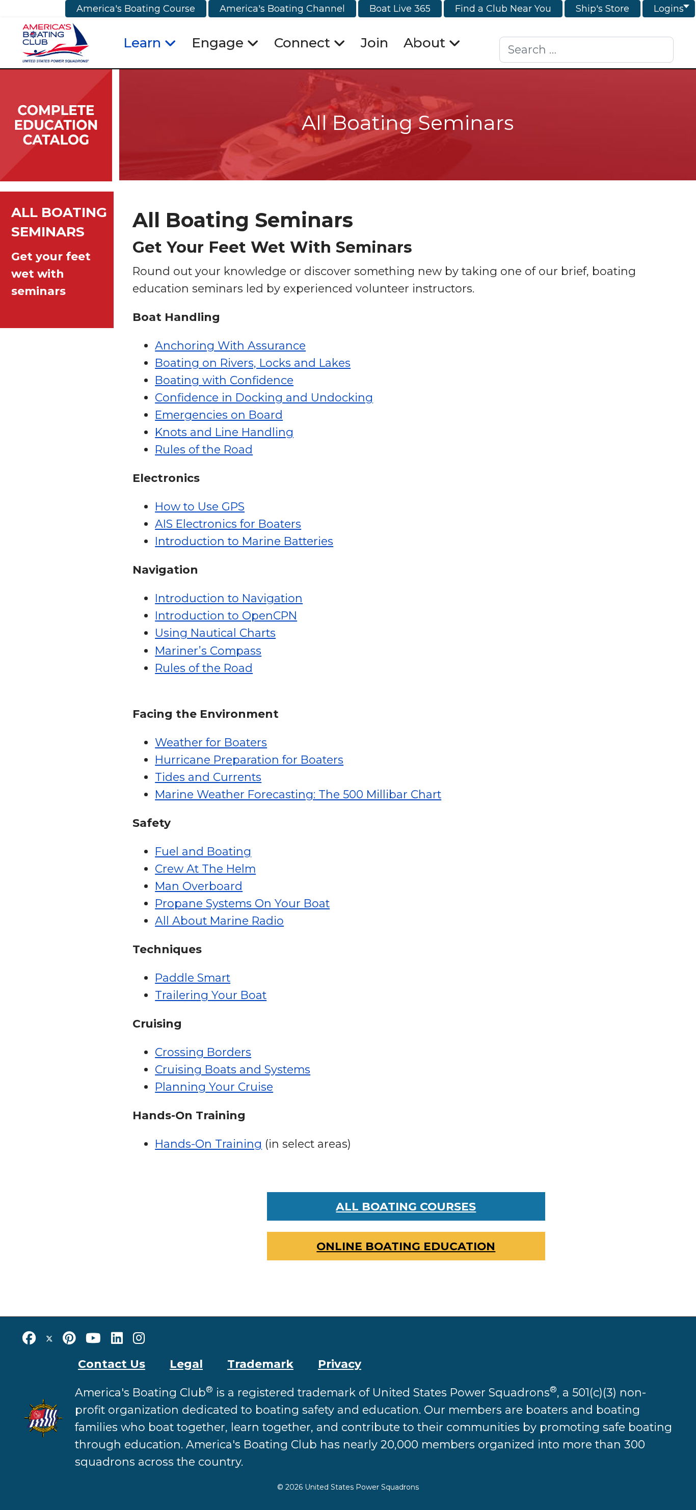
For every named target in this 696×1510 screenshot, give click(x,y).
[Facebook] (29, 1338)
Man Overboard (199, 886)
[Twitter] (49, 1338)
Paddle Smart (192, 977)
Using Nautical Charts (215, 632)
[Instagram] (139, 1338)
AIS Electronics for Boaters (228, 523)
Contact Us (111, 1363)
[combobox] (586, 50)
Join (374, 43)
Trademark (260, 1363)
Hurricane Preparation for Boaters (249, 759)
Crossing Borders (203, 1052)
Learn (142, 43)
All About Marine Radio (219, 920)
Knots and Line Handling (224, 432)
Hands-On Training (208, 1143)
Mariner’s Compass (208, 650)
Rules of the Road (204, 449)
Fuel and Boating (203, 851)
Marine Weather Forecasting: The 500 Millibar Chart (298, 794)
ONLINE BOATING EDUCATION (405, 1246)
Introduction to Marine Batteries (244, 541)
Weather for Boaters (211, 742)
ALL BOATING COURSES (406, 1206)
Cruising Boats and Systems (232, 1069)
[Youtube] (93, 1338)
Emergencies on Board (219, 414)
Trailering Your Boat (210, 995)
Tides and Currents (208, 777)
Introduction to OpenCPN (226, 615)
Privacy (339, 1363)
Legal (186, 1363)
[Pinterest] (69, 1338)
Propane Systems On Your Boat (242, 903)
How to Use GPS (200, 506)
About (424, 43)
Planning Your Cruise (214, 1086)
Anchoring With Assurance (230, 345)
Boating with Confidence (224, 380)
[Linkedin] (117, 1338)
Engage (218, 43)
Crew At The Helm (205, 868)
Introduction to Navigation (229, 598)
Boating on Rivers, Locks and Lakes (253, 362)
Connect (302, 43)
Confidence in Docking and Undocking (264, 397)
